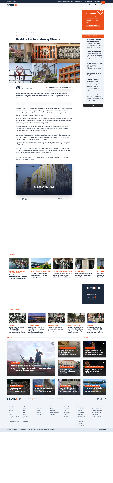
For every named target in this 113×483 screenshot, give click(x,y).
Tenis (51, 416)
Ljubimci (80, 423)
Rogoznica (25, 421)
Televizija (39, 414)
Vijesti (34, 5)
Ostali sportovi (53, 418)
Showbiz (39, 407)
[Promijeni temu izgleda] (81, 5)
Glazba (38, 410)
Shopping (80, 407)
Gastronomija (81, 416)
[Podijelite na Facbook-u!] (23, 199)
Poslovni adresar (91, 299)
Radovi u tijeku (91, 297)
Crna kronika (12, 418)
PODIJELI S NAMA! (93, 25)
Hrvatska (11, 410)
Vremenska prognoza (14, 416)
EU (9, 412)
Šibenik (10, 408)
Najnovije (27, 5)
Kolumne (70, 5)
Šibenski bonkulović (97, 407)
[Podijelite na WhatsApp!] (29, 199)
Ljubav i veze (81, 419)
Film (65, 410)
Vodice (24, 407)
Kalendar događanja (92, 294)
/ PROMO (12, 254)
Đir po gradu (12, 419)
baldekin (60, 198)
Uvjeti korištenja (32, 429)
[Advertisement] (93, 228)
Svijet (10, 414)
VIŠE (93, 105)
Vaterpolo (52, 414)
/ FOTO (9, 337)
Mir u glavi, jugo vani (97, 408)
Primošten (25, 419)
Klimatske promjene (14, 421)
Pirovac (24, 418)
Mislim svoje (95, 414)
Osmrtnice (89, 292)
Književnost (67, 412)
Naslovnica (19, 32)
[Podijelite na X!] (26, 199)
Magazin (63, 5)
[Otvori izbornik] (103, 2)
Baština (33, 32)
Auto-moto (80, 414)
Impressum (23, 429)
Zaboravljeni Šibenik (97, 410)
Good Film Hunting (96, 412)
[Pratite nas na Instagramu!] (101, 399)
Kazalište (66, 408)
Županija (39, 5)
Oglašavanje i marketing (43, 429)
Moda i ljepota (81, 408)
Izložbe (66, 414)
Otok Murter (26, 416)
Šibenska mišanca (96, 416)
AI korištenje (53, 429)
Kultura (57, 5)
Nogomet (52, 407)
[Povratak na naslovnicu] (12, 5)
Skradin (24, 414)
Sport (51, 5)
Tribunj (24, 408)
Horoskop (80, 421)
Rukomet (52, 410)
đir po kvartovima (67, 198)
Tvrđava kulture (68, 407)
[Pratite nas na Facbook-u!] (98, 399)
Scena (46, 5)
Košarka (52, 408)
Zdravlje (80, 410)
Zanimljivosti (81, 425)
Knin (24, 410)
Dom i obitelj (81, 418)
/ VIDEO (85, 337)
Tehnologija (81, 412)
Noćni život (39, 408)
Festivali (39, 412)
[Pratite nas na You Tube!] (105, 399)
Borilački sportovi (54, 412)
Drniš (24, 412)
